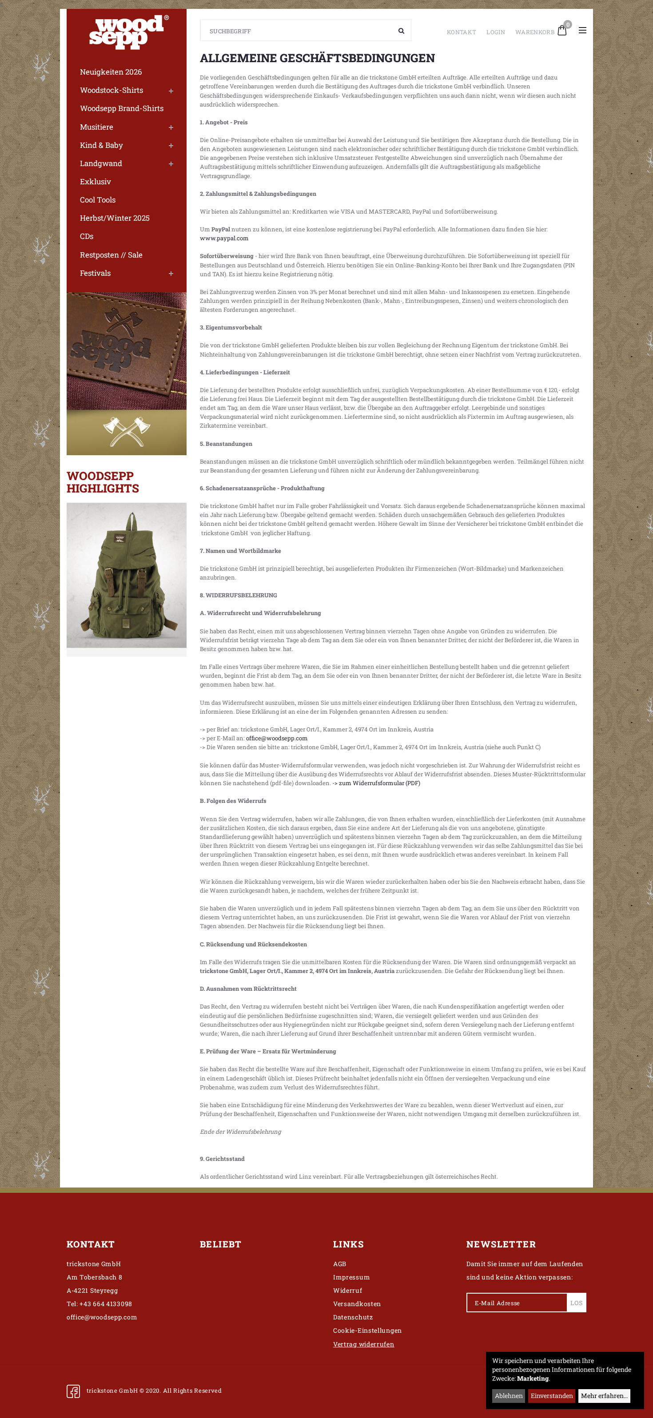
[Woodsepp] (127, 30)
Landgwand (101, 163)
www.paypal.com (224, 238)
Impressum (351, 1277)
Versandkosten (357, 1303)
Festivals (95, 273)
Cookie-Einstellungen (367, 1330)
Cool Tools (97, 200)
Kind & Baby (101, 145)
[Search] (401, 30)
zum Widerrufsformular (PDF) (379, 783)
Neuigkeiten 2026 (111, 72)
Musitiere (96, 127)
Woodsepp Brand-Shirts (121, 108)
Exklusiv (95, 181)
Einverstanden (552, 1395)
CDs (86, 236)
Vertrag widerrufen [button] (363, 1344)
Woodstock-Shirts (111, 90)
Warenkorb (534, 32)
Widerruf (347, 1290)
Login (495, 32)
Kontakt (461, 32)
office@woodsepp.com (277, 738)
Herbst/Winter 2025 (115, 218)
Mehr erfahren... (604, 1395)
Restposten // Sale (111, 255)
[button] (562, 29)
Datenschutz (353, 1317)
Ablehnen (509, 1395)
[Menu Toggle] (582, 30)
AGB (339, 1263)
